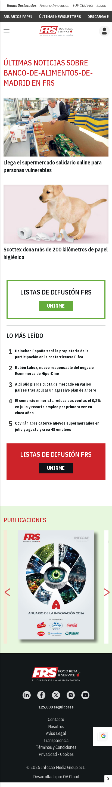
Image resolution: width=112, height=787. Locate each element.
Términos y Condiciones (56, 747)
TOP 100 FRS (83, 5)
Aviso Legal (56, 733)
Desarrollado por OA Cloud (56, 776)
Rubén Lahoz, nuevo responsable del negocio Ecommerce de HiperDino (51, 370)
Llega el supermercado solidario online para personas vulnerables (53, 166)
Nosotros (56, 726)
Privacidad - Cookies (56, 754)
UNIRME (56, 306)
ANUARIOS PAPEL (18, 16)
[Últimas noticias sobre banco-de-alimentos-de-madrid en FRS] (56, 31)
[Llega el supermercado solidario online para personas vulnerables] (56, 127)
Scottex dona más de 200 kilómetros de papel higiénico (56, 253)
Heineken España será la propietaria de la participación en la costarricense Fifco (49, 353)
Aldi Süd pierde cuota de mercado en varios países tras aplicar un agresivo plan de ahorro (52, 387)
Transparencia (56, 740)
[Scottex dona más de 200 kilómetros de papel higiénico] (56, 214)
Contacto (56, 719)
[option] (56, 584)
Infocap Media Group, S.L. (63, 767)
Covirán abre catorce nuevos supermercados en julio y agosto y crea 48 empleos (54, 426)
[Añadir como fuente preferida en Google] (102, 736)
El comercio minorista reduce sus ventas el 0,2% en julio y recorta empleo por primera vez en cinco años (55, 406)
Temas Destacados (21, 5)
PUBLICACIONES (25, 520)
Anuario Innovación (54, 5)
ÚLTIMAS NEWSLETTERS (60, 16)
